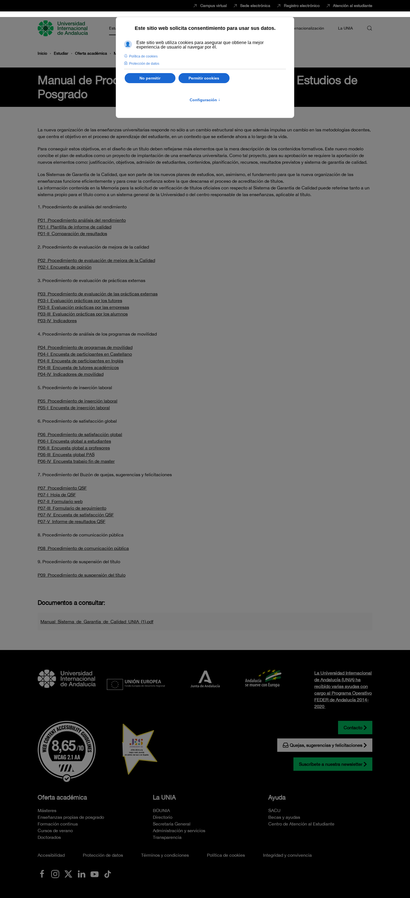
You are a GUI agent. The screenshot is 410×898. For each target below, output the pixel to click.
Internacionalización (306, 28)
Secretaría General (171, 823)
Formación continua (58, 823)
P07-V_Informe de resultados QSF (71, 521)
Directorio (162, 817)
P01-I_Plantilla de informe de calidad (74, 226)
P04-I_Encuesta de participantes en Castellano (85, 354)
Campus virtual (213, 5)
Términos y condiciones (165, 855)
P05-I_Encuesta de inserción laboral (74, 407)
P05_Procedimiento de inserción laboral (77, 400)
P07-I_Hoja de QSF (57, 494)
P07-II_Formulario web (60, 501)
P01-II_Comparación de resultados (72, 233)
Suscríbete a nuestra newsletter (330, 764)
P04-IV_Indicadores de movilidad (70, 374)
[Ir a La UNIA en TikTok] (107, 873)
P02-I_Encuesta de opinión (64, 266)
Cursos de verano (55, 830)
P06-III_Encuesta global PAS (66, 454)
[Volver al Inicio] (64, 28)
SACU (274, 810)
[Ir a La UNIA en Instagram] (55, 873)
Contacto (353, 727)
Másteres (47, 810)
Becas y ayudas (284, 817)
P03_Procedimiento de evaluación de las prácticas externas (98, 293)
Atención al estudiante (352, 5)
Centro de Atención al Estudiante (301, 823)
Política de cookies (226, 855)
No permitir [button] (149, 78)
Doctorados (49, 837)
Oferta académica (62, 797)
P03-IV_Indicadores (57, 320)
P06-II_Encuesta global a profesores (74, 447)
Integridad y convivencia (287, 855)
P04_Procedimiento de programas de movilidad (85, 347)
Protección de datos (103, 855)
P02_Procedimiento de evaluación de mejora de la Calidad (96, 260)
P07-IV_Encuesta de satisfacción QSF (76, 514)
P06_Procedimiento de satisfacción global (80, 434)
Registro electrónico (302, 5)
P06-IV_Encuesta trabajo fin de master (76, 461)
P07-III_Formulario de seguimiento (72, 508)
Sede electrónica (255, 5)
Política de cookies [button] (143, 56)
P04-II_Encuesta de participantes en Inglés (80, 360)
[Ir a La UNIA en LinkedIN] (81, 873)
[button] (369, 28)
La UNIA (164, 797)
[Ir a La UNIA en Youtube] (94, 873)
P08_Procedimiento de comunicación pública (83, 548)
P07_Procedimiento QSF (62, 487)
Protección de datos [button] (144, 64)
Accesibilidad (51, 855)
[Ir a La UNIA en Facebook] (42, 873)
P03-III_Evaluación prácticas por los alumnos (83, 313)
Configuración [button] (205, 100)
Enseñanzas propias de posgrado (71, 817)
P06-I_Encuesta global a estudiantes (74, 441)
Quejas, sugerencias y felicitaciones (326, 745)
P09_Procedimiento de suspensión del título (82, 574)
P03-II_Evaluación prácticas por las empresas (83, 307)
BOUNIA (161, 810)
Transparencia (167, 837)
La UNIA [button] (345, 28)
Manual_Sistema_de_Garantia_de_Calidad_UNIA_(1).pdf (96, 621)
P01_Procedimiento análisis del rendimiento (82, 220)
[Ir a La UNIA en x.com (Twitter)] (68, 873)
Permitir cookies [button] (204, 78)
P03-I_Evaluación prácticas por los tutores (80, 300)
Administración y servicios (179, 830)
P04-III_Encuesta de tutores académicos (78, 367)
